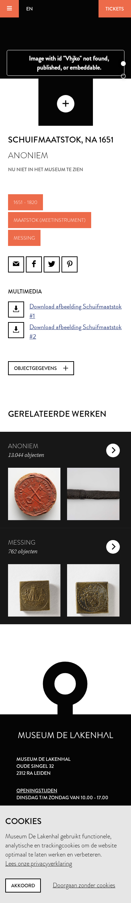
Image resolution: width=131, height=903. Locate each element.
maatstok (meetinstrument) (50, 220)
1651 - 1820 (25, 202)
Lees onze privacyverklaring (38, 863)
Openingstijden (36, 790)
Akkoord (23, 885)
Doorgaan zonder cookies (84, 885)
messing (24, 237)
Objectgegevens (36, 368)
